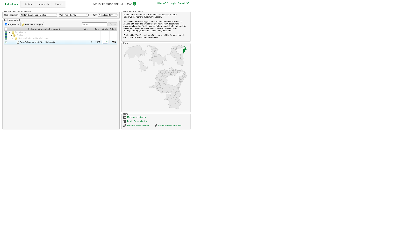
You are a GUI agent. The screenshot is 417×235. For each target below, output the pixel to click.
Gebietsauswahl (11, 15)
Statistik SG (183, 3)
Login (173, 3)
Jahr (95, 15)
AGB (165, 3)
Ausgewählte (13, 24)
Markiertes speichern (136, 117)
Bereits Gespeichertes (137, 121)
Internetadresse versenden (170, 125)
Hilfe (159, 3)
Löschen (112, 24)
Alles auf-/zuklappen (33, 24)
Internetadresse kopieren (138, 125)
